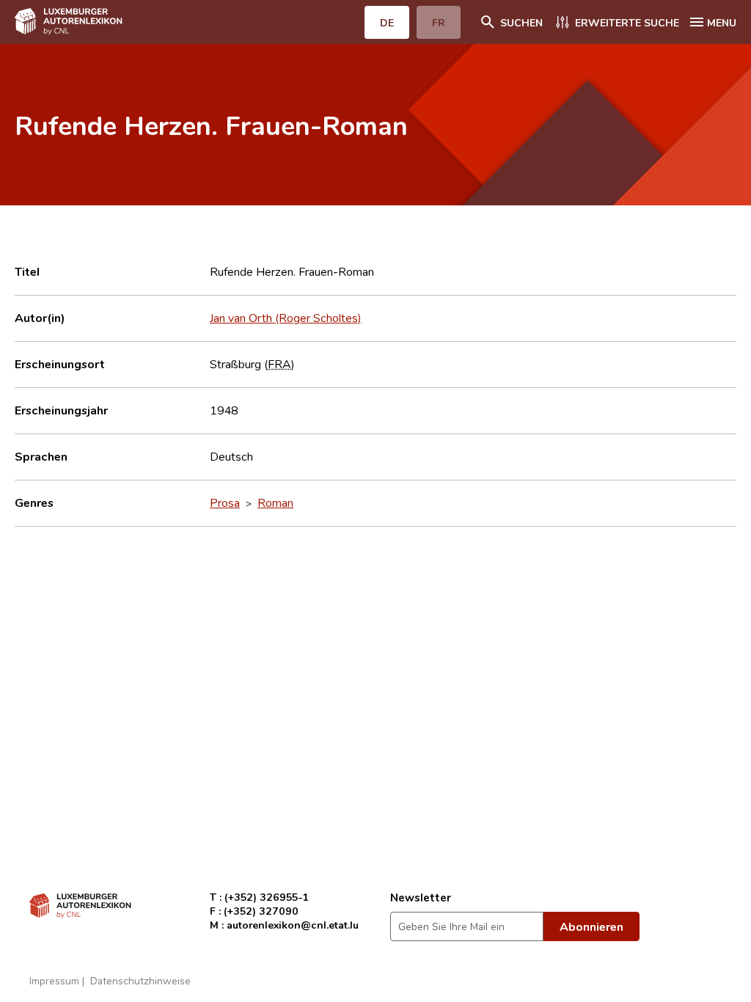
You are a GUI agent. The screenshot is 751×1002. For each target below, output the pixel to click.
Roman (275, 502)
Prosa (225, 502)
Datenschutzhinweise (140, 980)
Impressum (54, 980)
